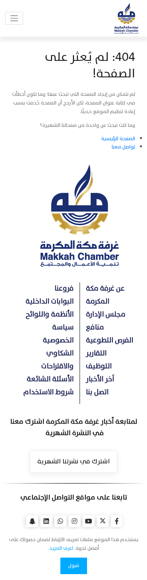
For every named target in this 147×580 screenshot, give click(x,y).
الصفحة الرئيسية (118, 138)
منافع (95, 327)
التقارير (96, 353)
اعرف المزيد (61, 548)
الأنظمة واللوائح (49, 314)
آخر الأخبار (100, 379)
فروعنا (64, 288)
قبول (73, 565)
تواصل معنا (123, 147)
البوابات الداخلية (49, 301)
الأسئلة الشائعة (50, 379)
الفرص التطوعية (109, 340)
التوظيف (99, 366)
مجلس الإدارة (105, 314)
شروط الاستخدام (48, 392)
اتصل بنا (97, 392)
